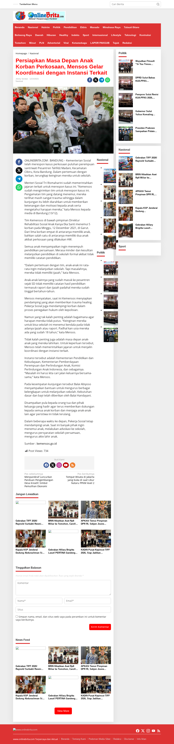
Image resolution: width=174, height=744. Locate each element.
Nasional (19, 81)
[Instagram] (59, 465)
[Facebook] (46, 465)
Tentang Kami (79, 739)
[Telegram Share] (101, 80)
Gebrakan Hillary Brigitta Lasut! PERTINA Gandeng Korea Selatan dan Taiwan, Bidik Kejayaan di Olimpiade (63, 551)
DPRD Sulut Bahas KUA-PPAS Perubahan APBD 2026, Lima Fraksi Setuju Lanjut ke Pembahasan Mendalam (145, 79)
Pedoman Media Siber (99, 739)
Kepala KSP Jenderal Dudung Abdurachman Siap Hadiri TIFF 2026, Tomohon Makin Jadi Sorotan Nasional (30, 551)
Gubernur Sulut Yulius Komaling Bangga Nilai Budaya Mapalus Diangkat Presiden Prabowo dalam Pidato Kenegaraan (146, 113)
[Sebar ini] (89, 80)
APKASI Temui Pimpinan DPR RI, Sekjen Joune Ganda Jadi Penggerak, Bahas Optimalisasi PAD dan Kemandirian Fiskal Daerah (94, 522)
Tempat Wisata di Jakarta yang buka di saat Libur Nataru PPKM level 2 (80, 478)
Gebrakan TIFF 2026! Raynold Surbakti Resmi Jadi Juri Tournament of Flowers (28, 522)
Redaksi (117, 739)
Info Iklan (141, 739)
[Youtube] (66, 465)
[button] (158, 4)
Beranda (65, 739)
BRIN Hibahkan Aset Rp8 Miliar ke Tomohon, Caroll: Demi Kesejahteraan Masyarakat (62, 522)
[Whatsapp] (107, 80)
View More (63, 710)
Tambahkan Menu (29, 4)
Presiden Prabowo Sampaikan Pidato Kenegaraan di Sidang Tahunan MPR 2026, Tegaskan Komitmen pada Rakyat (146, 130)
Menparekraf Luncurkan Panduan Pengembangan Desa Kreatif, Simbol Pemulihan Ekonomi (38, 480)
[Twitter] (52, 465)
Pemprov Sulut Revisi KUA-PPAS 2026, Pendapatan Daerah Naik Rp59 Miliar (146, 96)
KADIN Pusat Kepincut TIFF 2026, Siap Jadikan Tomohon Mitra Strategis (95, 551)
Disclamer (129, 739)
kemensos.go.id (47, 443)
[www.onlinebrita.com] (39, 15)
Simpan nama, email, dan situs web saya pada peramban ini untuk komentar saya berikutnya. (61, 618)
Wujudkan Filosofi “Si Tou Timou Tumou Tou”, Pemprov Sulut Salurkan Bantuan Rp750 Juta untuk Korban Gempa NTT (145, 63)
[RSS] (72, 465)
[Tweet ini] (95, 80)
